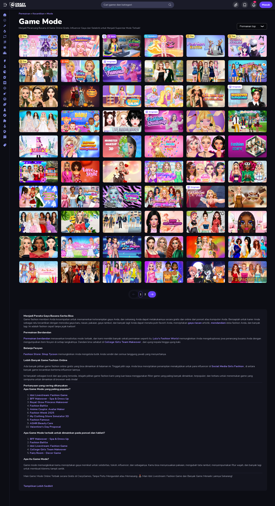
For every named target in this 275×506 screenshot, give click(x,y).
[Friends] (236, 5)
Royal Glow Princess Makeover (49, 402)
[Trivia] (4, 137)
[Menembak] (4, 88)
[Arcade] (4, 66)
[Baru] (4, 25)
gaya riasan (195, 323)
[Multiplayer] (4, 47)
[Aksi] (4, 61)
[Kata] (4, 82)
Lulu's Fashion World (166, 338)
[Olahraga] (4, 104)
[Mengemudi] (4, 99)
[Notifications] (253, 5)
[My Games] (245, 5)
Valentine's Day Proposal (45, 427)
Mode (50, 13)
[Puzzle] (4, 120)
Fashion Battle (39, 406)
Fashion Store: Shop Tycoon (40, 354)
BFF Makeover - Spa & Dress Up (49, 398)
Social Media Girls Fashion (228, 366)
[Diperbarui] (4, 36)
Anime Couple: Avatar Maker (47, 409)
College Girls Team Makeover (123, 342)
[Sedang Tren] (4, 31)
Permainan (24, 13)
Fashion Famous (39, 420)
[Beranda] (4, 15)
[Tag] (4, 145)
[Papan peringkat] (4, 53)
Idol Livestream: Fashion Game (48, 395)
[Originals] (4, 42)
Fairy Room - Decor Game (45, 453)
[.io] (4, 72)
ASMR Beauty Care (41, 423)
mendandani (218, 323)
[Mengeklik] (4, 93)
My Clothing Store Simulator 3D (49, 416)
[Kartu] (4, 77)
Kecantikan (39, 13)
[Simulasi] (4, 126)
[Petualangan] (4, 115)
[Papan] (4, 110)
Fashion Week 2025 (42, 413)
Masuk (266, 5)
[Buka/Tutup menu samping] (5, 5)
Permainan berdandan (37, 338)
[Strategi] (4, 131)
